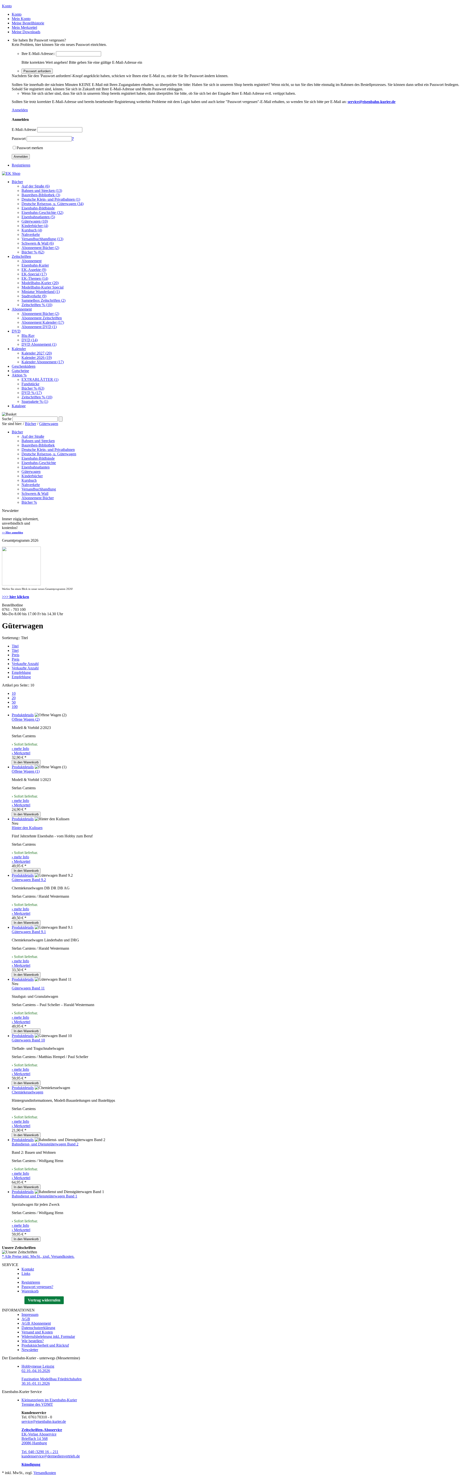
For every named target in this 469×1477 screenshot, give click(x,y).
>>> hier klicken (15, 597)
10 (14, 693)
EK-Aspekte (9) (33, 270)
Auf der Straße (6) (35, 186)
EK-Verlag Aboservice (38, 1434)
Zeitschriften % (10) (36, 305)
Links (25, 1273)
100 (15, 707)
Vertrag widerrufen (44, 1300)
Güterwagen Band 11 (28, 988)
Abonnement (31, 261)
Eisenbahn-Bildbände (38, 208)
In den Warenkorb (26, 762)
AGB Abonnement (36, 1323)
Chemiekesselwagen (27, 1092)
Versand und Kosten (37, 1332)
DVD (16, 331)
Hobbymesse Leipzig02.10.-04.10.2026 (37, 1368)
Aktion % (19, 375)
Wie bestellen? (32, 1341)
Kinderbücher (32, 476)
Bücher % (29, 502)
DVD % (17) (31, 393)
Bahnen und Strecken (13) (41, 190)
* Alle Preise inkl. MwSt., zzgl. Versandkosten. (38, 1256)
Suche (6, 419)
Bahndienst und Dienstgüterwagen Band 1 (44, 1196)
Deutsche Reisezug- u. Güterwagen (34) (52, 204)
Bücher (17, 182)
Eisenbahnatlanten (35, 467)
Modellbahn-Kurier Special (42, 287)
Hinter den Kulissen (27, 828)
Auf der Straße (32, 436)
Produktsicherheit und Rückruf (45, 1345)
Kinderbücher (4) (34, 226)
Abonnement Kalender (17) (42, 322)
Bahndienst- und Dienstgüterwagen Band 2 (45, 1144)
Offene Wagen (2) (26, 719)
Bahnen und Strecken (38, 441)
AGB (25, 1319)
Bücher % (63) (32, 388)
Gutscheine (20, 371)
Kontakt (27, 1269)
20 (14, 698)
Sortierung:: (11, 638)
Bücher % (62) (32, 252)
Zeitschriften (21, 256)
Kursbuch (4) (31, 230)
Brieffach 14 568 (34, 1438)
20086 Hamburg (34, 1443)
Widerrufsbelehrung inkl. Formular (48, 1336)
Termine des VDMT (37, 1404)
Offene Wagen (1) (26, 771)
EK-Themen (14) (34, 278)
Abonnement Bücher (37, 498)
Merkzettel (21, 753)
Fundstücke (30, 384)
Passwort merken (30, 148)
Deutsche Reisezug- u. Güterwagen (48, 454)
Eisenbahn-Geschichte (38, 463)
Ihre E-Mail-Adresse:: (38, 54)
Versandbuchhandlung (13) (42, 239)
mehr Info (20, 749)
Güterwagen (48, 424)
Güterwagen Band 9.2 (29, 880)
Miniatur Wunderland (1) (40, 292)
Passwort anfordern (37, 71)
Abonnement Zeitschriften (41, 318)
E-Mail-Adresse (24, 129)
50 (14, 702)
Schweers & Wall (34, 493)
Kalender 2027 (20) (36, 353)
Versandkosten (44, 1473)
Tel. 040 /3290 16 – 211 (39, 1452)
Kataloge (19, 406)
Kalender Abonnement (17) (42, 362)
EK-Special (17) (34, 274)
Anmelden (20, 110)
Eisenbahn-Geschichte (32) (42, 212)
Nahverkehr (30, 234)
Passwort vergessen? (37, 1287)
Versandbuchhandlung (38, 489)
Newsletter (29, 1350)
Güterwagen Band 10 (28, 1040)
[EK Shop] (11, 173)
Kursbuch (29, 480)
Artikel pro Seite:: (15, 685)
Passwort (19, 138)
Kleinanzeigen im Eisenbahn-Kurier (49, 1400)
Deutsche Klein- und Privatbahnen (48, 449)
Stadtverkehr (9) (33, 296)
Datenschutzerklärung (38, 1328)
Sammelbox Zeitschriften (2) (43, 300)
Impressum (29, 1314)
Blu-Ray (28, 335)
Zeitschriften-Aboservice (41, 1430)
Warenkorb (30, 1291)
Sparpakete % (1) (34, 401)
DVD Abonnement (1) (38, 344)
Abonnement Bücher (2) (40, 248)
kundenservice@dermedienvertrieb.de (50, 1456)
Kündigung (30, 1464)
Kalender (19, 349)
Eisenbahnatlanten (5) (38, 217)
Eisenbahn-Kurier (35, 265)
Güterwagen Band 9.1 (29, 932)
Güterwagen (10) (34, 221)
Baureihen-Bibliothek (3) (40, 195)
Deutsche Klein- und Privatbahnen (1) (50, 199)
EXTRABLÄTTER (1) (39, 379)
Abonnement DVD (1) (39, 327)
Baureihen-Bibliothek (38, 445)
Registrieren (21, 165)
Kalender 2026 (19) (36, 357)
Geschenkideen (23, 366)
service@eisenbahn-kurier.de (43, 1421)
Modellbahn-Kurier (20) (40, 283)
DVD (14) (29, 340)
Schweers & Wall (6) (37, 243)
